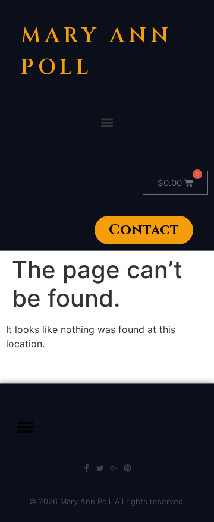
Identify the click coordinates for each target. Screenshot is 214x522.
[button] (107, 122)
